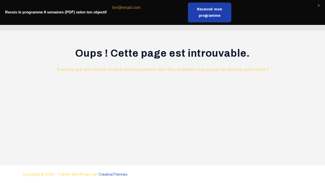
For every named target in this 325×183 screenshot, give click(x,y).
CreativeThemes (113, 174)
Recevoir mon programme (209, 12)
